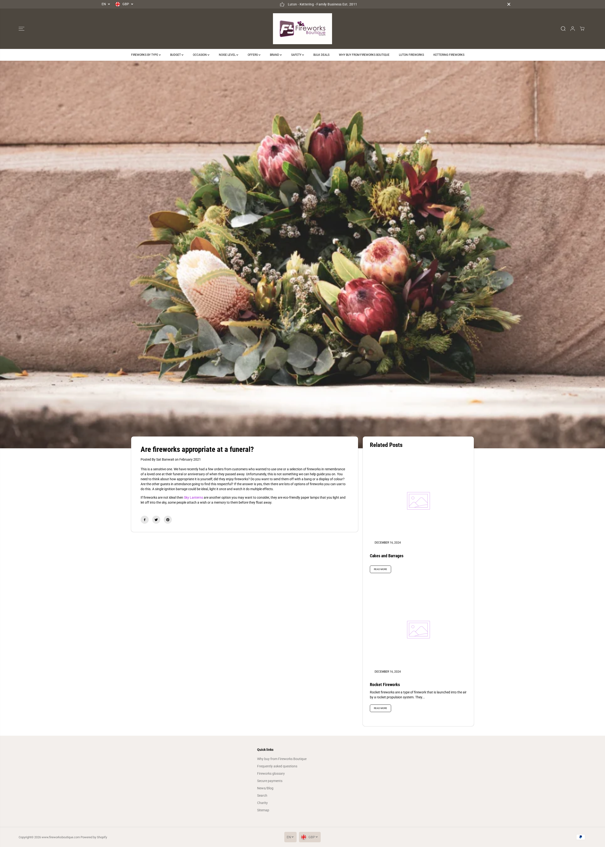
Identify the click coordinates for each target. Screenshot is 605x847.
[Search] (563, 28)
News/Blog (265, 788)
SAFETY (296, 54)
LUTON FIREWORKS (411, 54)
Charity (262, 803)
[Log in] (572, 28)
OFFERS (253, 54)
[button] (21, 29)
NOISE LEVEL (227, 54)
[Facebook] (145, 520)
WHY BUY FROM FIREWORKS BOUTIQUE (364, 54)
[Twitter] (156, 520)
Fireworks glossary (271, 773)
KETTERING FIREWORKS (448, 54)
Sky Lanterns (193, 497)
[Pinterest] (168, 520)
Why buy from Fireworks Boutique (282, 759)
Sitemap (263, 810)
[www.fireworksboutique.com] (302, 29)
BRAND (275, 54)
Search (262, 795)
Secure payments (269, 781)
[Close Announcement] (509, 4)
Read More (380, 569)
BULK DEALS (321, 54)
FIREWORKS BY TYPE (145, 54)
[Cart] (582, 28)
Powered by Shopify (94, 837)
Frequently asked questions (277, 766)
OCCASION (200, 54)
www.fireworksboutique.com (61, 837)
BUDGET (176, 54)
